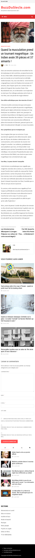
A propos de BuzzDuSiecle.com (12, 550)
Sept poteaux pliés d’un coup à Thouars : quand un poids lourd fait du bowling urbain (17, 287)
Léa (7, 65)
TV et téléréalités (6, 535)
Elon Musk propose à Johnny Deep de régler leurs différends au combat (23, 472)
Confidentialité (8, 552)
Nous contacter (8, 548)
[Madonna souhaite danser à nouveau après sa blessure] (6, 462)
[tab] (5, 447)
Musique (3, 522)
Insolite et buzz (5, 46)
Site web (3, 410)
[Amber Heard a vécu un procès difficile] (6, 452)
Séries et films (5, 532)
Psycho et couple (6, 529)
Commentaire (5, 371)
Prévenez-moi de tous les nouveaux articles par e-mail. (16, 435)
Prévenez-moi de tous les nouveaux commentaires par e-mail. (16, 428)
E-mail (3, 403)
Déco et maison (5, 513)
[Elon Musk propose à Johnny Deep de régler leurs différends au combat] (6, 471)
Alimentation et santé (7, 510)
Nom (2, 395)
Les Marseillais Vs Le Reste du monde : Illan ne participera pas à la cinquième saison (22, 492)
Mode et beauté (6, 519)
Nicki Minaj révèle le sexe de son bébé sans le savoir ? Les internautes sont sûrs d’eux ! (23, 482)
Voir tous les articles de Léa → (21, 249)
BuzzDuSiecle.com (15, 7)
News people (5, 526)
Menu (5, 16)
